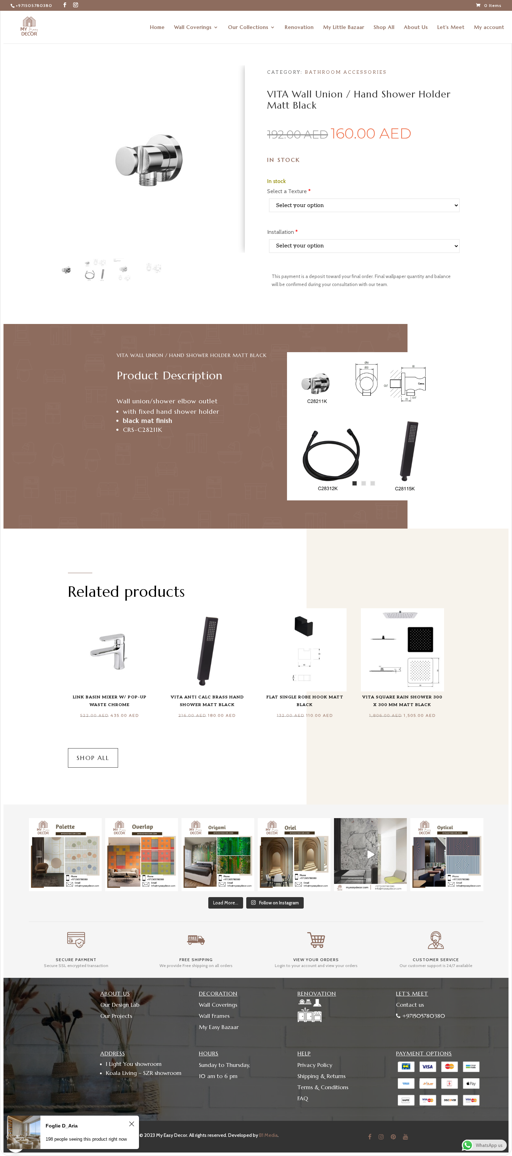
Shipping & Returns (321, 1075)
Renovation (299, 27)
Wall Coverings (193, 27)
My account (489, 27)
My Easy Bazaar (219, 1026)
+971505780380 (34, 5)
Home (157, 27)
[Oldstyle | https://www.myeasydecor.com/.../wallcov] (446, 854)
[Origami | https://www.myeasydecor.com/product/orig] (217, 854)
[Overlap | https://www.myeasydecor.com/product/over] (141, 854)
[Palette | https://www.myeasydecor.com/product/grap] (65, 854)
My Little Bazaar (343, 27)
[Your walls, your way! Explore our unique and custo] (370, 854)
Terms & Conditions (322, 1087)
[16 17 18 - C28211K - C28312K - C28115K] (363, 497)
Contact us (410, 1004)
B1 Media (268, 1135)
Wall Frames (214, 1015)
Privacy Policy (314, 1064)
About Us (416, 27)
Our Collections (248, 27)
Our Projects (116, 1015)
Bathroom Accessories (346, 72)
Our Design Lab (119, 1004)
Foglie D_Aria (62, 1128)
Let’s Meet (451, 27)
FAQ (302, 1098)
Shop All (384, 27)
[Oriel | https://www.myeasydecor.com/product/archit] (294, 854)
